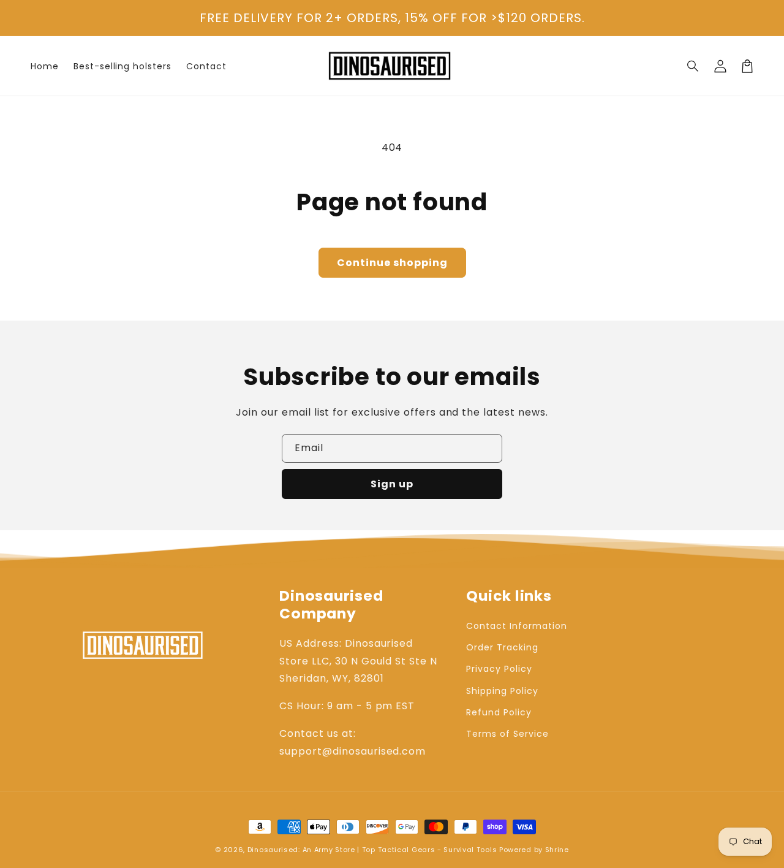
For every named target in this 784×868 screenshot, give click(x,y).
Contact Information (516, 626)
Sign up (392, 484)
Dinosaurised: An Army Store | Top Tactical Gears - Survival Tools (372, 850)
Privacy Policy (499, 669)
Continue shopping (392, 263)
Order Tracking (502, 647)
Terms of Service (507, 734)
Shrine (557, 850)
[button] (693, 66)
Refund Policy (498, 712)
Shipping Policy (502, 691)
